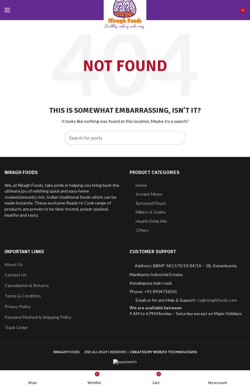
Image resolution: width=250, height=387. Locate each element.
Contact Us (16, 274)
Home (141, 185)
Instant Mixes (149, 194)
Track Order (16, 327)
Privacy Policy (17, 306)
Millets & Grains (151, 212)
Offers (142, 230)
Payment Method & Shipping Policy (38, 317)
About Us (14, 264)
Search (177, 138)
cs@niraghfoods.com (217, 300)
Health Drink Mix (151, 221)
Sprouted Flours (151, 203)
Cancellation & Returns (27, 285)
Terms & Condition (23, 295)
